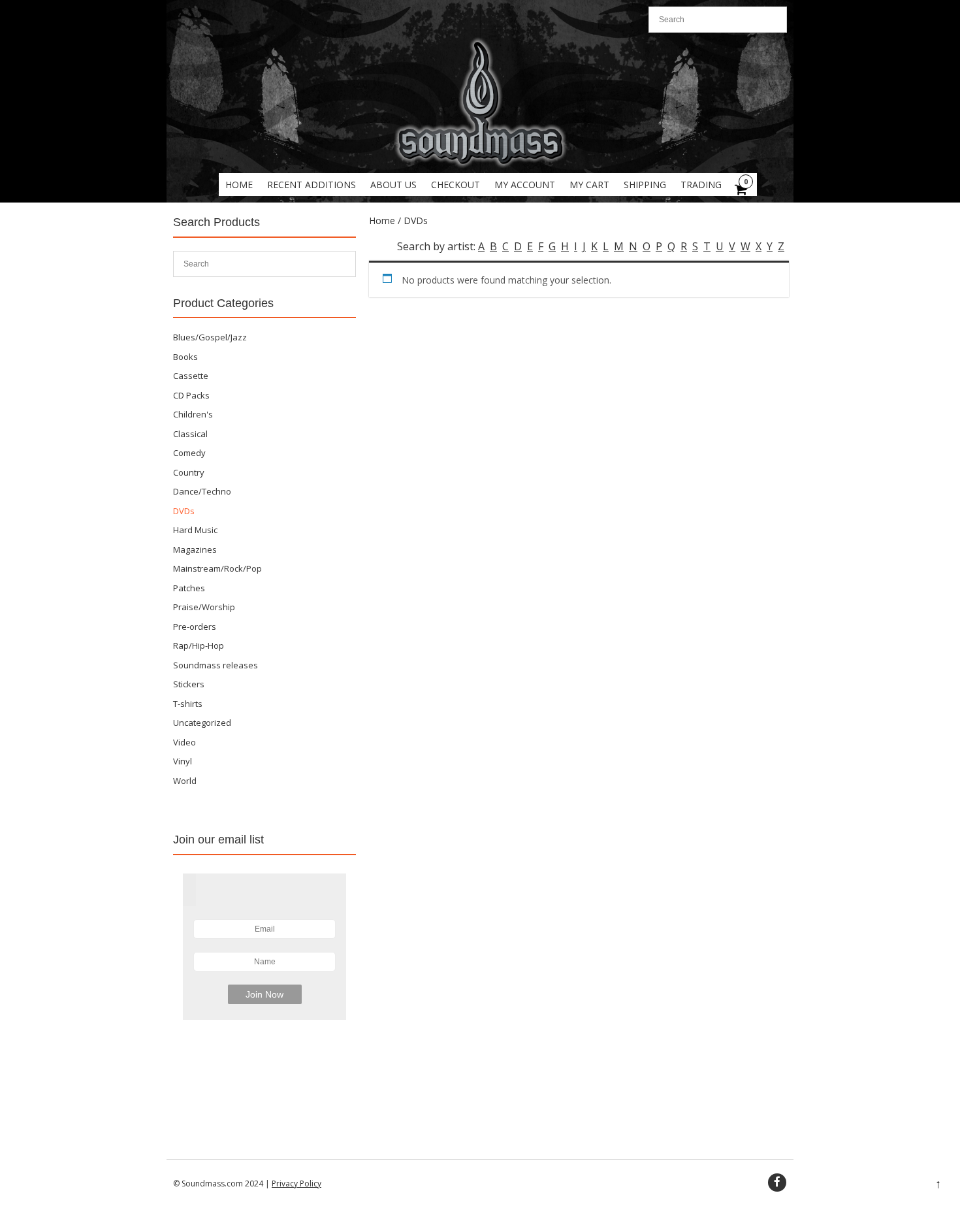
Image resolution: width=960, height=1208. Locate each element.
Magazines (195, 549)
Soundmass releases (215, 665)
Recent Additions (311, 184)
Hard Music (195, 530)
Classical (190, 434)
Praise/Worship (204, 607)
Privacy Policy (296, 1183)
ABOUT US (393, 184)
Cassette (190, 376)
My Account (524, 184)
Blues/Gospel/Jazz (210, 337)
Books (185, 357)
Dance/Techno (202, 491)
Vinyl (182, 761)
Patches (189, 588)
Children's (193, 414)
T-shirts (187, 704)
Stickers (188, 684)
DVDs (184, 511)
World (185, 781)
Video (184, 742)
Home (239, 184)
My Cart (589, 184)
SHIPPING (645, 184)
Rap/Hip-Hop (198, 645)
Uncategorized (202, 722)
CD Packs (191, 395)
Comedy (189, 453)
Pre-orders (194, 626)
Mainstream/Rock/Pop (217, 568)
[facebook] (777, 1182)
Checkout (455, 184)
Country (188, 472)
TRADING (701, 184)
